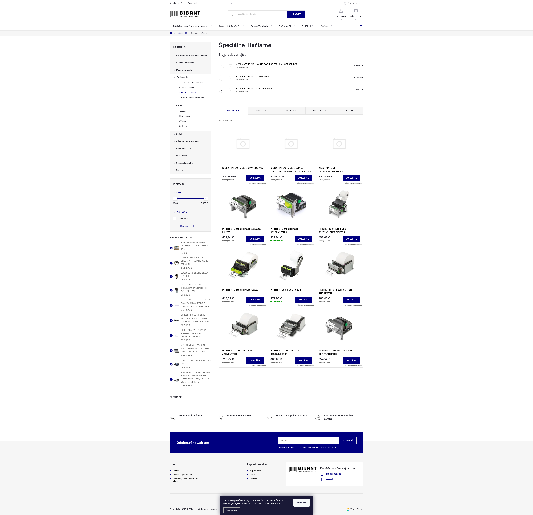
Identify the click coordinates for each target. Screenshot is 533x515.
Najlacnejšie (262, 111)
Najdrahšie (291, 111)
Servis (252, 475)
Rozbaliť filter (189, 226)
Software (183, 126)
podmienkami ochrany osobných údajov (320, 447)
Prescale (182, 111)
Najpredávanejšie (320, 111)
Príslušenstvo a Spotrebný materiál (191, 55)
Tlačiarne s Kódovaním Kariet (191, 97)
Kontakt (173, 3)
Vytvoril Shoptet (356, 509)
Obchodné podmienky (189, 3)
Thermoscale (184, 116)
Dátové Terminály (184, 70)
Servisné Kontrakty (184, 163)
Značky (179, 170)
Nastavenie (231, 510)
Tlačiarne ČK (182, 77)
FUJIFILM (180, 105)
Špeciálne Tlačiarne (188, 92)
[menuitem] (192, 26)
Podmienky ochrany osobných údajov (186, 480)
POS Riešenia (182, 155)
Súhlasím (301, 502)
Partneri (253, 479)
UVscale (182, 121)
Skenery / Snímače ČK (186, 62)
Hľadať (296, 14)
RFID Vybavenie (183, 148)
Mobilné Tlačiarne (186, 87)
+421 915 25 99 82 (333, 474)
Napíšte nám (255, 471)
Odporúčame (233, 111)
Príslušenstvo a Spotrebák (188, 141)
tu (281, 503)
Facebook (329, 479)
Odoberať (347, 440)
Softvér (179, 134)
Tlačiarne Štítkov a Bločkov (191, 82)
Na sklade (183, 218)
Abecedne (348, 111)
